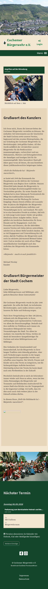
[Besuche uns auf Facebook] (21, 554)
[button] (24, 517)
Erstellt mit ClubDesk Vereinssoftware (24, 566)
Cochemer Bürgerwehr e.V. (19, 42)
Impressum (24, 575)
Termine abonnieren (14, 534)
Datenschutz (24, 579)
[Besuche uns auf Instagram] (26, 554)
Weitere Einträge (11, 543)
